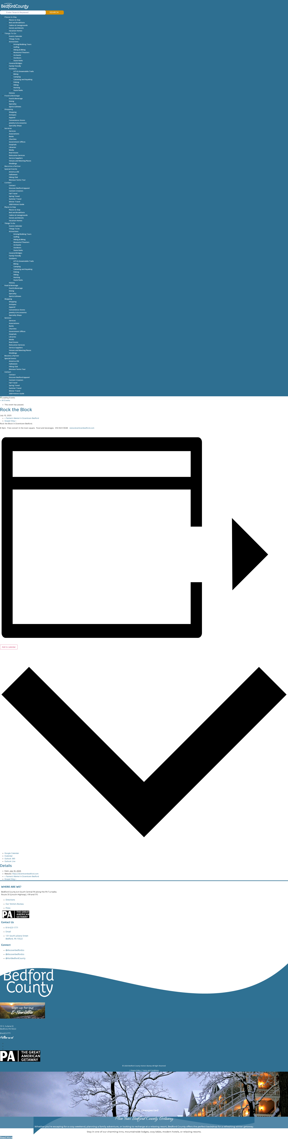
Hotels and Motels (16, 28)
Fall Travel (13, 193)
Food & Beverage (12, 96)
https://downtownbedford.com (25, 874)
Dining (11, 101)
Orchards (17, 55)
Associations (14, 134)
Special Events (10, 169)
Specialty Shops (15, 126)
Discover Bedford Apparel (19, 188)
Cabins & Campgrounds (18, 25)
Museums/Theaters (21, 52)
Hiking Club (13, 177)
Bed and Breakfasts (17, 23)
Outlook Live (9, 861)
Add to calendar (9, 647)
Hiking (16, 85)
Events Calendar (15, 36)
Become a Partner (12, 166)
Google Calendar (11, 853)
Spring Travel (14, 196)
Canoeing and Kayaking (23, 79)
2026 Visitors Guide (16, 204)
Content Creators (16, 191)
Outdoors (17, 58)
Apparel (12, 117)
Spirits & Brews (15, 107)
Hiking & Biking (19, 50)
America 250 (14, 172)
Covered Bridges (15, 63)
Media (11, 150)
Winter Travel (14, 202)
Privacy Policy (136, 1070)
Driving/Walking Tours (22, 44)
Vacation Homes (15, 31)
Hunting (17, 87)
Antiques (12, 115)
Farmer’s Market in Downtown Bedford (21, 418)
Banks (11, 136)
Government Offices (17, 142)
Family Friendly (15, 66)
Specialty (12, 104)
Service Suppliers (16, 158)
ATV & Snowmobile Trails (24, 71)
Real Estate (13, 153)
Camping (17, 77)
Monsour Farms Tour (17, 180)
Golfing (16, 47)
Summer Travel (15, 199)
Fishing (16, 82)
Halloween (13, 174)
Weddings (13, 163)
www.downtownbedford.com (82, 428)
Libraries (12, 147)
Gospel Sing (10, 421)
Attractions (13, 42)
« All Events (5, 400)
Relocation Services (17, 155)
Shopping (8, 109)
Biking (16, 74)
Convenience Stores (17, 120)
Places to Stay (10, 17)
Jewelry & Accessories (18, 123)
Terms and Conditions (150, 1070)
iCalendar (8, 856)
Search (54, 12)
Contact (7, 183)
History (12, 93)
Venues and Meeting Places (20, 161)
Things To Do (10, 33)
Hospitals (12, 144)
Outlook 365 (9, 858)
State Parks (18, 60)
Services (8, 128)
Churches (12, 139)
